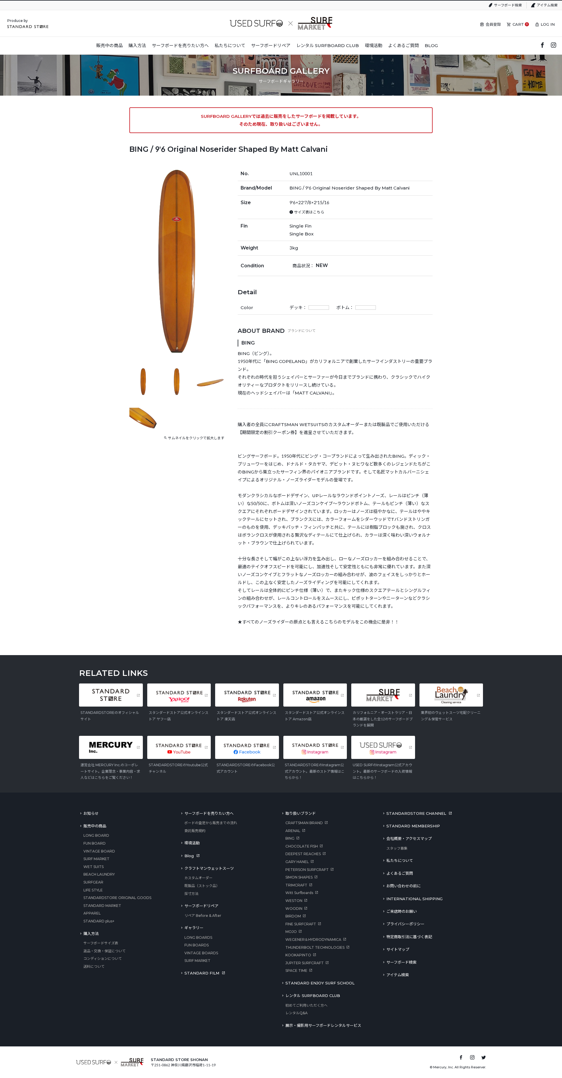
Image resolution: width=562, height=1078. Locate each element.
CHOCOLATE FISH (301, 846)
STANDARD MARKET (102, 905)
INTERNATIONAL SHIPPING (414, 898)
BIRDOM (293, 916)
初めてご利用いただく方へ (306, 1005)
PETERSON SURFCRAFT (307, 869)
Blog (189, 855)
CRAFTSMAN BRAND (304, 823)
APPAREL (92, 913)
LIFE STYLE (93, 890)
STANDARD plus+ (98, 921)
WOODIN (293, 908)
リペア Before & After (202, 915)
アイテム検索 (547, 5)
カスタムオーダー (198, 878)
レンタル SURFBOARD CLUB (312, 995)
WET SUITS (93, 867)
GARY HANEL (297, 862)
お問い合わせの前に (403, 886)
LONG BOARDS (198, 937)
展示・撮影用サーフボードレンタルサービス (323, 1025)
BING (289, 838)
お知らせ (91, 813)
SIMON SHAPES (299, 877)
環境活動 (192, 843)
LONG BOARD (96, 835)
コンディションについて (102, 958)
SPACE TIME (296, 970)
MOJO (291, 931)
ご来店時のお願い (401, 911)
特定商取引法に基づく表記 (409, 936)
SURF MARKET (96, 859)
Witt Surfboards (299, 893)
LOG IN (548, 24)
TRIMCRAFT (296, 885)
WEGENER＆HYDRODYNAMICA (313, 939)
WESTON (293, 900)
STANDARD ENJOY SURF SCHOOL (319, 983)
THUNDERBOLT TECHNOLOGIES (315, 947)
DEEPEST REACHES (303, 854)
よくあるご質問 (399, 873)
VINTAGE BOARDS (201, 953)
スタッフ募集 (396, 848)
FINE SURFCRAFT (300, 924)
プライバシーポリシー (405, 924)
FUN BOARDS (196, 945)
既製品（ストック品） (202, 886)
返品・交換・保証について (104, 951)
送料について (93, 966)
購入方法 (91, 933)
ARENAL (292, 831)
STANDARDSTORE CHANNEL (416, 813)
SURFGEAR (93, 882)
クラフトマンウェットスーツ (209, 868)
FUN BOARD (94, 843)
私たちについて (399, 860)
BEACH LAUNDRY (99, 874)
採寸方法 (191, 893)
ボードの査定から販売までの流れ (210, 823)
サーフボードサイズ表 (100, 943)
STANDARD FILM (201, 973)
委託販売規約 (194, 831)
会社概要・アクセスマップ (409, 838)
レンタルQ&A (296, 1013)
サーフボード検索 (508, 5)
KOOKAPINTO (298, 955)
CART (518, 24)
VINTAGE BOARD (99, 851)
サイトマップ (397, 949)
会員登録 (493, 24)
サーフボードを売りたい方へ (209, 813)
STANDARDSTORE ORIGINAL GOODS (117, 898)
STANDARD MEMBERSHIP (413, 826)
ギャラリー (193, 927)
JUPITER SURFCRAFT (304, 963)
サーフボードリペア (201, 905)
